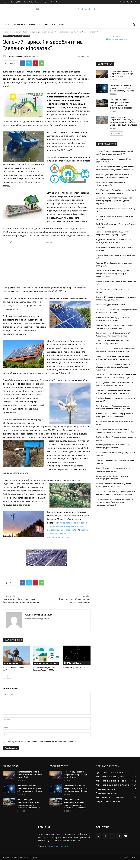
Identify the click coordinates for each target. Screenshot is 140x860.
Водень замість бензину (116, 304)
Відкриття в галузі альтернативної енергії (72, 662)
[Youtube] (135, 2)
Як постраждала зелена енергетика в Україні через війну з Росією (122, 73)
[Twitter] (127, 2)
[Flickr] (112, 836)
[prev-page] (4, 677)
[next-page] (9, 677)
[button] (133, 24)
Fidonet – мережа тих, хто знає (76, 668)
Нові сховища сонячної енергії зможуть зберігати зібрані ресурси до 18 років (122, 88)
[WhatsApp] (41, 63)
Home (5, 32)
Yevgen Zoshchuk (103, 468)
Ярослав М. (101, 263)
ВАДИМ (99, 224)
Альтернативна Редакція (20, 56)
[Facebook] (120, 2)
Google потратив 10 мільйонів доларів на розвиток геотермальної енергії (114, 502)
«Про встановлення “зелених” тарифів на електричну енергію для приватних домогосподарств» (68, 526)
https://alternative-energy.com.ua (37, 619)
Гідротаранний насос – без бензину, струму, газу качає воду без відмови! (114, 201)
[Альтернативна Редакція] (5, 56)
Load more (115, 133)
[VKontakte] (125, 836)
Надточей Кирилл (104, 239)
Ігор (98, 247)
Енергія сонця (15, 32)
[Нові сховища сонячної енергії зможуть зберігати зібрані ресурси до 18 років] (102, 88)
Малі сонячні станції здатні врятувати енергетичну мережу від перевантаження (112, 273)
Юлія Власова (102, 406)
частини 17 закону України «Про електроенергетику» (68, 533)
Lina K (98, 317)
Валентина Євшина (105, 421)
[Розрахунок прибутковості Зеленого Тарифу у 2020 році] (46, 655)
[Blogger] (98, 836)
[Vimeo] (131, 2)
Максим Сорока (103, 325)
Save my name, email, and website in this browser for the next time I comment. (41, 741)
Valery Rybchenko (103, 445)
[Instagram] (124, 2)
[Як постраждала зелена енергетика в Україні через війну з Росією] (102, 74)
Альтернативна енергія (12, 663)
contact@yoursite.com (58, 846)
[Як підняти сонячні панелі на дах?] (16, 655)
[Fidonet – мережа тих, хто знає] (77, 655)
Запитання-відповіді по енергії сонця (38, 32)
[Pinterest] (35, 63)
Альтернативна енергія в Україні (46, 663)
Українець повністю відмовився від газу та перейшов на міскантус (113, 367)
